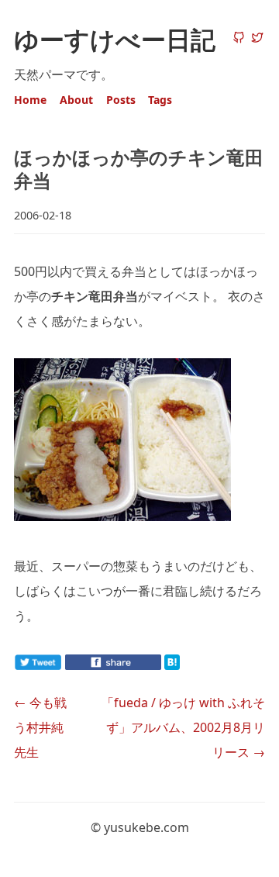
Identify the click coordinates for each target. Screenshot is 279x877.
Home (30, 99)
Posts (121, 99)
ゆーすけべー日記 (114, 39)
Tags (160, 99)
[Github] (238, 38)
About (76, 99)
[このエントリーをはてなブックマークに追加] (196, 665)
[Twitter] (257, 38)
